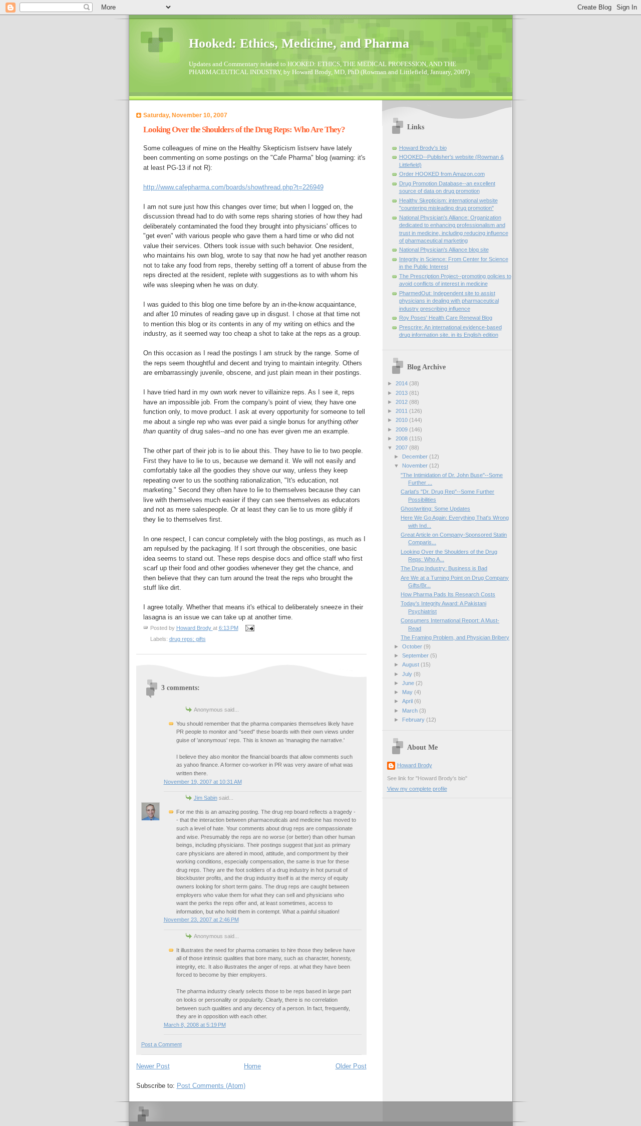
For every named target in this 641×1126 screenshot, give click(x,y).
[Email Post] (249, 628)
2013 (402, 393)
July (408, 674)
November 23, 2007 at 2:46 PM (201, 920)
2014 (402, 383)
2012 (402, 402)
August (411, 664)
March (410, 711)
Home (252, 1066)
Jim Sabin (205, 798)
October (413, 646)
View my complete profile (417, 789)
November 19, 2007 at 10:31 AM (203, 782)
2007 (402, 447)
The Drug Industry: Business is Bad (444, 568)
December (415, 457)
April (408, 701)
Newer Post (153, 1066)
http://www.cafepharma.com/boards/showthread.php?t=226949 (233, 187)
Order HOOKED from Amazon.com (442, 174)
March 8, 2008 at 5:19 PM (195, 1025)
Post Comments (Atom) (211, 1085)
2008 (402, 438)
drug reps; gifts (187, 639)
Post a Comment (161, 1044)
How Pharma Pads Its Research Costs (448, 594)
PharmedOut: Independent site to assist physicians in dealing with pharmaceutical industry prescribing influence (449, 301)
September (416, 655)
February (414, 720)
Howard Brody (414, 765)
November (415, 466)
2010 (402, 420)
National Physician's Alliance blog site (444, 250)
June (409, 683)
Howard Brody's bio (423, 148)
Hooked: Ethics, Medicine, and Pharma (299, 43)
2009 (402, 429)
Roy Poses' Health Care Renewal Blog (445, 318)
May (408, 692)
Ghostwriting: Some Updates (435, 509)
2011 (402, 411)
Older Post (351, 1066)
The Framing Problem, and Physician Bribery (455, 637)
